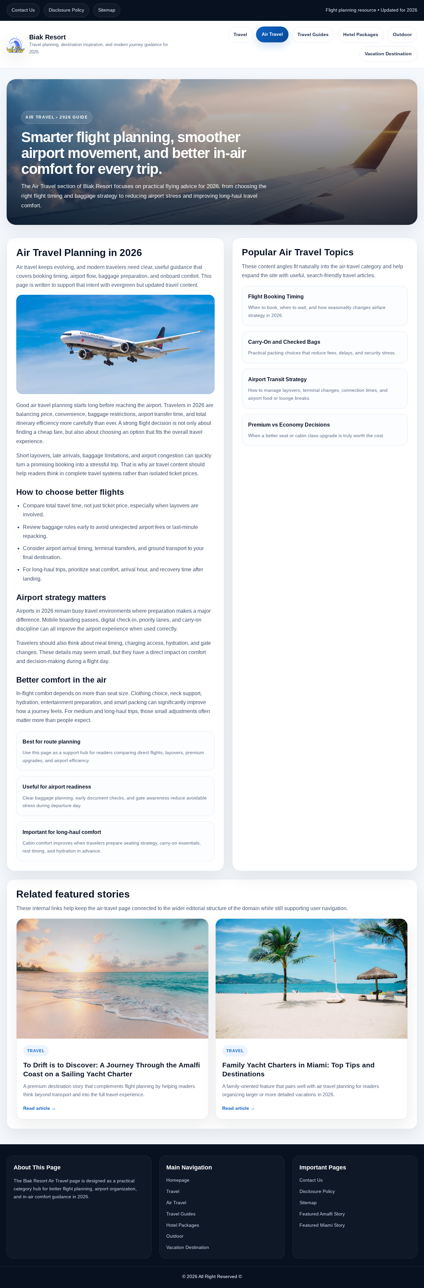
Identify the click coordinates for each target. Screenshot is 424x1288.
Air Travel (272, 34)
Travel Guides (313, 34)
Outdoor (402, 34)
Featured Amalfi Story (322, 1213)
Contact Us (23, 10)
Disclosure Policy (66, 10)
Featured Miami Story (322, 1225)
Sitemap (106, 10)
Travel (240, 34)
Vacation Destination (388, 53)
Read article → (39, 1108)
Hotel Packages (360, 34)
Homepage (177, 1180)
